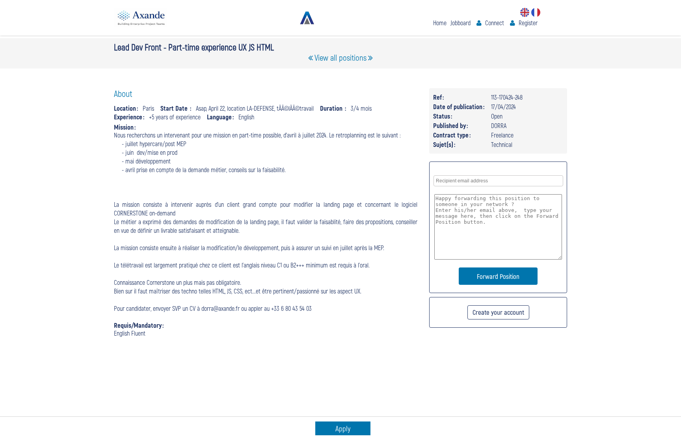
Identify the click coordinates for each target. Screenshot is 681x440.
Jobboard (460, 22)
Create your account (498, 312)
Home (440, 22)
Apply (342, 428)
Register (528, 22)
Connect (494, 22)
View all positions (340, 57)
